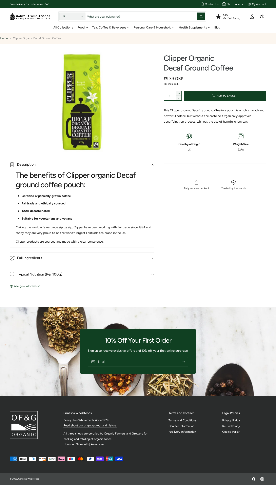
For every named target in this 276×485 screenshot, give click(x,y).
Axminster (97, 444)
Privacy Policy (231, 420)
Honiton (68, 444)
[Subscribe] (183, 361)
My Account (259, 4)
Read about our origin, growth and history (90, 425)
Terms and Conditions (182, 420)
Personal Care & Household (152, 27)
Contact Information (181, 426)
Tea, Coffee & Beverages (109, 27)
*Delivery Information (182, 431)
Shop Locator (235, 4)
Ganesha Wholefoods (28, 479)
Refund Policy (231, 426)
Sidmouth (82, 444)
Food (81, 27)
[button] (262, 16)
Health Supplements (193, 27)
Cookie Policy (231, 431)
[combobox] (146, 16)
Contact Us (211, 4)
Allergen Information (27, 286)
